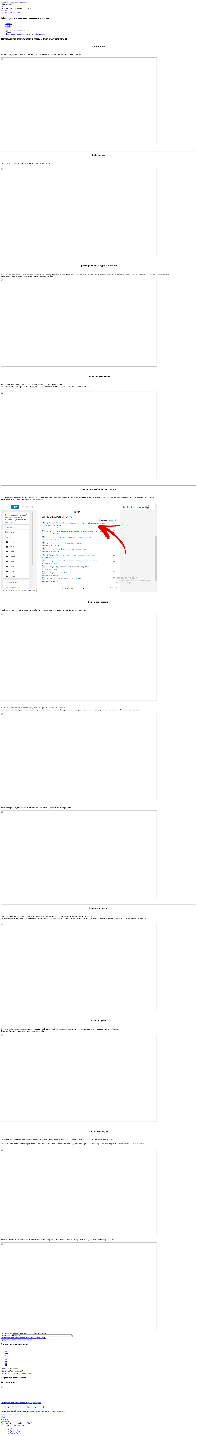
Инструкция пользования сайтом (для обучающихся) (26, 34)
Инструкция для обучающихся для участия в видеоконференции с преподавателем (33, 1411)
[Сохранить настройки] (5, 1355)
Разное (8, 28)
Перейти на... (6, 1335)
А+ (6, 1353)
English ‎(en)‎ (15, 12)
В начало (8, 24)
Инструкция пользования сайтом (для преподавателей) (22, 1407)
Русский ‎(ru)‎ (5, 10)
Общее (8, 32)
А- (6, 1349)
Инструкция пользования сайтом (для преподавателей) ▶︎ (23, 1338)
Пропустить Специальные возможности (16, 1340)
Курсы (7, 26)
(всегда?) (19, 1371)
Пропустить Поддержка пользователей (16, 1373)
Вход (29, 8)
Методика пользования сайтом (17, 30)
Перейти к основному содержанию (14, 2)
